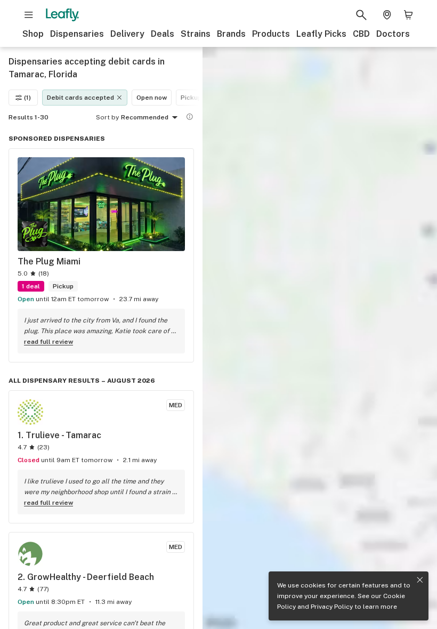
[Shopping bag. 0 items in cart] (408, 15)
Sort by (107, 117)
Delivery (127, 34)
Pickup (191, 97)
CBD (361, 34)
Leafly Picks (321, 34)
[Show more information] (189, 116)
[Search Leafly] (361, 15)
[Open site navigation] (28, 15)
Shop (33, 34)
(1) (27, 97)
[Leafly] (62, 15)
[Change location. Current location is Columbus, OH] (387, 15)
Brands (231, 34)
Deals (162, 34)
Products (271, 34)
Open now (151, 97)
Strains (196, 34)
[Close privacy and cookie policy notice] (420, 580)
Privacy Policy (332, 606)
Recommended (144, 117)
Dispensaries (77, 34)
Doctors (393, 34)
